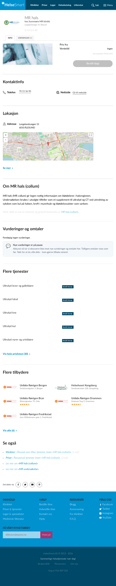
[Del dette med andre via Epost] (32, 484)
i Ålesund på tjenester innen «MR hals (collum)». (33, 458)
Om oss (74, 564)
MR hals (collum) (69, 212)
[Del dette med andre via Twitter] (25, 484)
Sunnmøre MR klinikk (39, 21)
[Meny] (108, 5)
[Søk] (95, 5)
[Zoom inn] (6, 135)
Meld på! (46, 535)
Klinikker (34, 5)
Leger (53, 5)
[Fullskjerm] (90, 135)
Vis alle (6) (9, 430)
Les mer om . (22, 463)
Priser (44, 5)
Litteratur (78, 5)
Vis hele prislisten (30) (15, 354)
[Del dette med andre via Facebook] (18, 484)
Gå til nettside (79, 93)
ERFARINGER (25, 38)
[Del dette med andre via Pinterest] (39, 484)
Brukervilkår (44, 564)
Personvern (60, 564)
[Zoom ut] (6, 140)
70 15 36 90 (25, 91)
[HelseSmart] (12, 5)
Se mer (7, 168)
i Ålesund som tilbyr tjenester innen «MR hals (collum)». (39, 452)
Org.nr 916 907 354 (58, 571)
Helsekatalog (64, 5)
